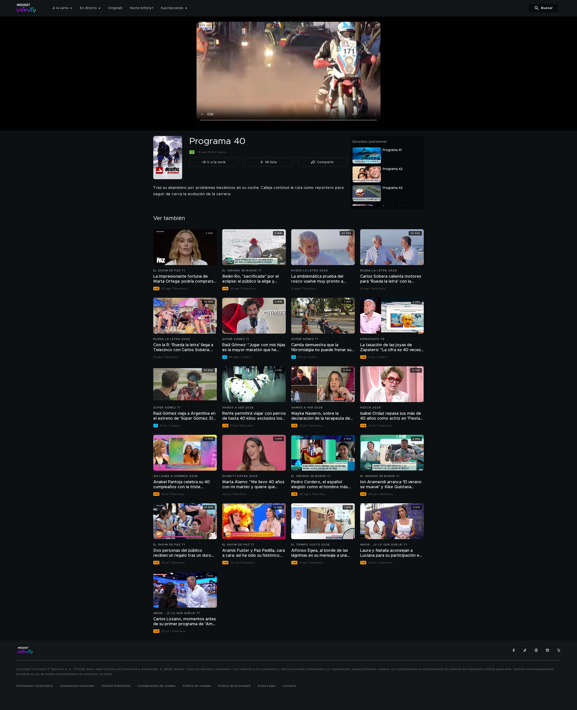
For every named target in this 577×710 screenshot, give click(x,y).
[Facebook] (514, 650)
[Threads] (536, 650)
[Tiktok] (525, 650)
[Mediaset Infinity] (26, 8)
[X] (559, 650)
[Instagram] (547, 650)
